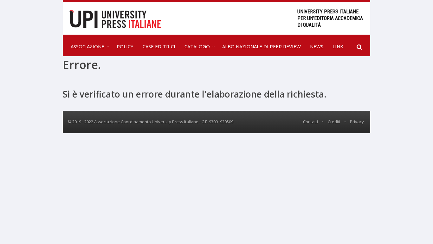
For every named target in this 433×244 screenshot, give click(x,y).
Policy (125, 46)
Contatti (310, 122)
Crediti (334, 122)
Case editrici (159, 46)
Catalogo (197, 46)
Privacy (357, 122)
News (316, 46)
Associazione (87, 46)
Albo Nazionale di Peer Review (261, 46)
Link (338, 46)
